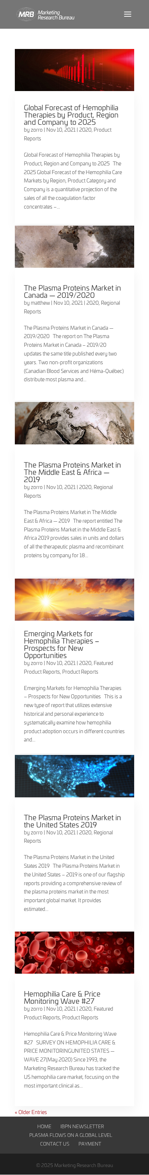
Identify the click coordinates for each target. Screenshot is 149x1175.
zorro (37, 129)
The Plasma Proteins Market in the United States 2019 (72, 820)
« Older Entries (31, 1112)
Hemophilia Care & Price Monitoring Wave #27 (62, 997)
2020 (85, 129)
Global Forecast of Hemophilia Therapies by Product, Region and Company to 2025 (71, 114)
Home (44, 1126)
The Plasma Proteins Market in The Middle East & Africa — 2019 (72, 472)
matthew (40, 302)
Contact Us (54, 1144)
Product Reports (80, 671)
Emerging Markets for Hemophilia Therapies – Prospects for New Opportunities (61, 644)
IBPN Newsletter (82, 1126)
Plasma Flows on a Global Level (70, 1135)
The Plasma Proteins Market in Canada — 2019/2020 (72, 291)
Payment (89, 1144)
